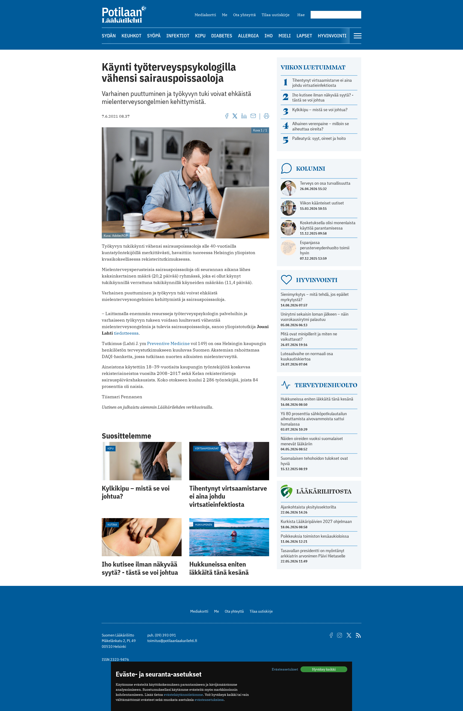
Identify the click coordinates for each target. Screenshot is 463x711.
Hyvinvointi (332, 36)
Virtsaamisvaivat (207, 448)
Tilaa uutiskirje (276, 14)
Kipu (200, 36)
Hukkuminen (203, 524)
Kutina (112, 524)
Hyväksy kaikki (324, 669)
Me (224, 14)
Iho (269, 36)
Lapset (304, 36)
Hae (301, 14)
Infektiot (177, 36)
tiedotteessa (126, 333)
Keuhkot (131, 36)
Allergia (248, 36)
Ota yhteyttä (244, 14)
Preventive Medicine (168, 343)
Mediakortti (205, 14)
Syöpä (154, 36)
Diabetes (221, 36)
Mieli (285, 36)
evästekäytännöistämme (183, 694)
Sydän (109, 36)
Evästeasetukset (285, 669)
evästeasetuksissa (209, 699)
